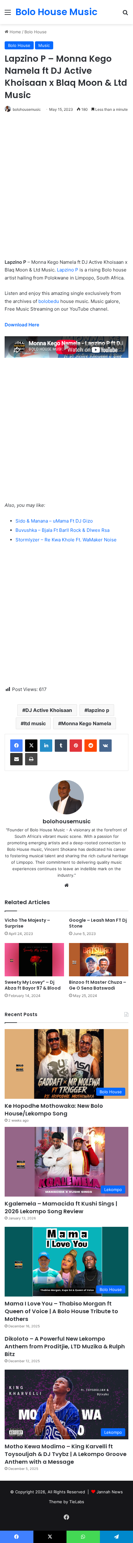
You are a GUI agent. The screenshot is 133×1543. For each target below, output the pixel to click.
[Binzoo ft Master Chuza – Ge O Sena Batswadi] (98, 959)
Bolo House (35, 31)
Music (44, 45)
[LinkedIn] (46, 745)
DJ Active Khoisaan (48, 710)
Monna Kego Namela (86, 723)
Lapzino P (67, 270)
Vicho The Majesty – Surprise (27, 923)
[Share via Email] (16, 759)
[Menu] (8, 14)
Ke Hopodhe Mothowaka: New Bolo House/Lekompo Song (54, 1109)
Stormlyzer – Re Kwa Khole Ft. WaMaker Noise (66, 540)
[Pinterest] (76, 745)
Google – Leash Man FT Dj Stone (98, 923)
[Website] (66, 885)
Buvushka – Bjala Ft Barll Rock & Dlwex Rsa (62, 530)
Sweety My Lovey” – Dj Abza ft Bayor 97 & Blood (33, 985)
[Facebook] (16, 745)
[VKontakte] (105, 745)
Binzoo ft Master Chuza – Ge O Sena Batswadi (97, 985)
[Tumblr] (61, 745)
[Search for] (125, 14)
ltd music (35, 723)
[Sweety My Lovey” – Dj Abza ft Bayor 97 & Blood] (34, 959)
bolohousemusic (27, 109)
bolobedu (48, 301)
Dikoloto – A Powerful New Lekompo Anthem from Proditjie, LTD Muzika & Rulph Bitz (65, 1346)
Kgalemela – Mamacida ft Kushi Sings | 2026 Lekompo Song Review (61, 1207)
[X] (31, 745)
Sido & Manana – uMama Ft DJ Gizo (54, 521)
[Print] (31, 759)
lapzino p (98, 710)
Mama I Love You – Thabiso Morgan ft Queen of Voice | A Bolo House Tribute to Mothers (61, 1311)
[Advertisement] (66, 188)
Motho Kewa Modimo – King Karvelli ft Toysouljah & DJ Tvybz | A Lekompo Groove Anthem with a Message (66, 1454)
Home (14, 31)
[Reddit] (90, 745)
